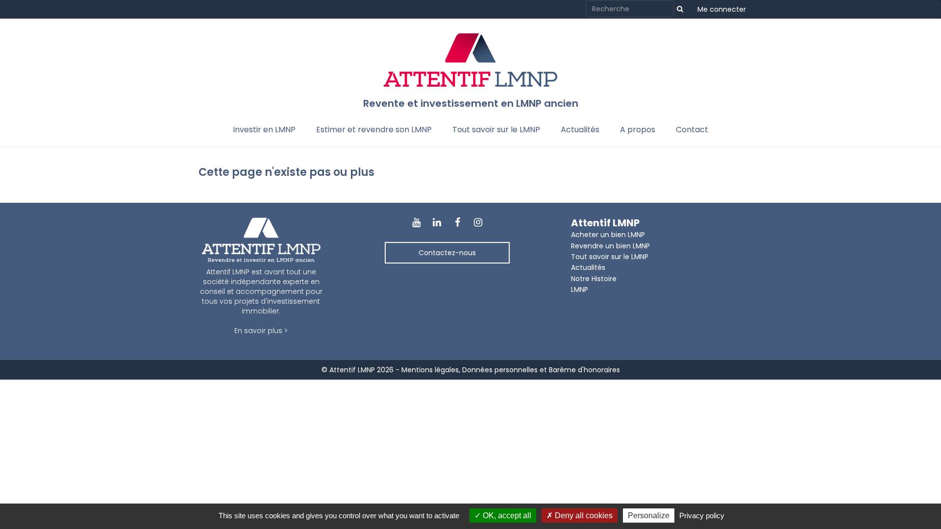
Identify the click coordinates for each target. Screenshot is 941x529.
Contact (692, 129)
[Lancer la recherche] (680, 8)
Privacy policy (701, 515)
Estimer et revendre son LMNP (374, 129)
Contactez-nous (447, 253)
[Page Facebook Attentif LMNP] (457, 222)
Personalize (648, 515)
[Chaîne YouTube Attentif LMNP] (416, 222)
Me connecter (721, 9)
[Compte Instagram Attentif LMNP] (478, 222)
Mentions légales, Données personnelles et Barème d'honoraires (510, 370)
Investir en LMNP (264, 129)
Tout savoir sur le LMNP (496, 129)
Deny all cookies (583, 515)
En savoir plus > (261, 331)
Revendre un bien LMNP (610, 246)
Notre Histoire (594, 279)
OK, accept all (506, 515)
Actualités (580, 129)
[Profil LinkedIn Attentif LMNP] (436, 222)
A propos (637, 129)
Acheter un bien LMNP (608, 235)
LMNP (579, 289)
